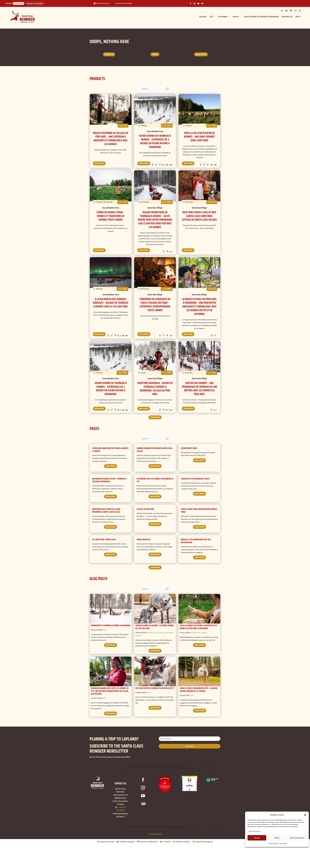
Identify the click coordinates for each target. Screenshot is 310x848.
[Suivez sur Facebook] (191, 3)
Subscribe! (189, 746)
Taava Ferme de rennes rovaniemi (261, 16)
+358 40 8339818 (121, 809)
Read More (144, 163)
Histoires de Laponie (155, 632)
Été (211, 16)
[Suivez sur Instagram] (194, 3)
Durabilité (287, 16)
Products (109, 54)
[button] (305, 815)
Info (297, 16)
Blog (105, 629)
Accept (257, 837)
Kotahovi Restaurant (123, 3)
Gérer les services (255, 831)
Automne (223, 16)
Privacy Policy (273, 843)
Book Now (99, 163)
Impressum (283, 843)
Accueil (203, 16)
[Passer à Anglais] (286, 10)
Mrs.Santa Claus (103, 3)
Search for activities (35, 3)
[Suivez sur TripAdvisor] (202, 3)
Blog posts (201, 54)
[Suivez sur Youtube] (198, 3)
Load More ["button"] (155, 417)
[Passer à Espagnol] (300, 10)
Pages (155, 54)
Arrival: (9, 3)
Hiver (235, 16)
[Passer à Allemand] (291, 10)
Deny (277, 837)
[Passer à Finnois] (282, 10)
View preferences (297, 837)
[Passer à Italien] (295, 10)
